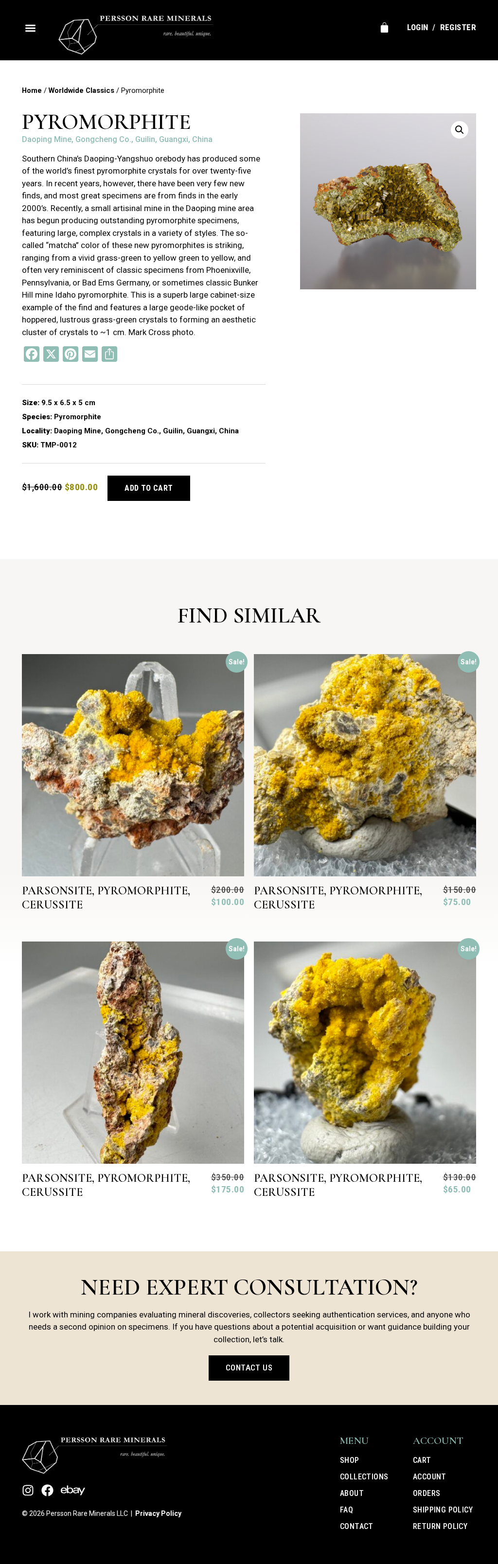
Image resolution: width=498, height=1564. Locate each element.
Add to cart (148, 488)
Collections (364, 1476)
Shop (349, 1460)
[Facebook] (47, 1490)
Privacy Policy (158, 1513)
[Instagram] (28, 1490)
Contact (357, 1526)
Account (429, 1476)
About (352, 1493)
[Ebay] (73, 1490)
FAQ (346, 1509)
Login (417, 27)
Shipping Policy (443, 1509)
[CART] (384, 27)
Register (458, 27)
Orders (426, 1493)
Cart (422, 1460)
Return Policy (440, 1526)
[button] (30, 27)
